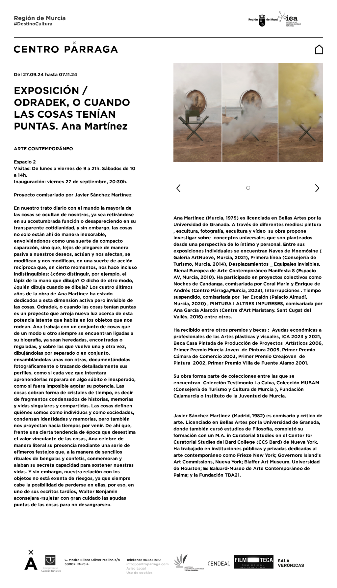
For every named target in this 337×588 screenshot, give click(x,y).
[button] (184, 186)
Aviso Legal (136, 568)
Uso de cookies (139, 572)
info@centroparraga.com (147, 564)
